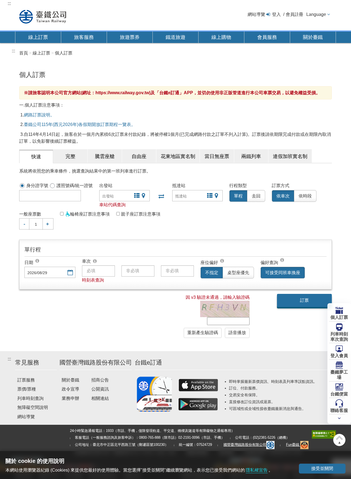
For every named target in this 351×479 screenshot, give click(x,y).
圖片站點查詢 (144, 196)
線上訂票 (38, 37)
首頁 (23, 53)
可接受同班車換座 (282, 272)
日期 (28, 262)
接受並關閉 (322, 468)
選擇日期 (69, 273)
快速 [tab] (36, 156)
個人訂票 (339, 317)
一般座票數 (30, 214)
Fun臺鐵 (293, 445)
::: (9, 3)
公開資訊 (100, 389)
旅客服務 (84, 37)
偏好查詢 (269, 262)
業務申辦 (70, 398)
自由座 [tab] (139, 156)
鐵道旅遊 (175, 37)
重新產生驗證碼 (202, 332)
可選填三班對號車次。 (95, 261)
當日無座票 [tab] (217, 156)
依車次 (283, 196)
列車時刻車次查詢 (339, 337)
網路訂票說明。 (39, 115)
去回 (256, 196)
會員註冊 (294, 14)
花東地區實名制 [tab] (178, 156)
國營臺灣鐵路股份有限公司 (244, 445)
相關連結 (100, 398)
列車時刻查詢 (30, 398)
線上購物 (221, 37)
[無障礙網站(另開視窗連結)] (324, 434)
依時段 (305, 196)
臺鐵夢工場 (339, 375)
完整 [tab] (70, 156)
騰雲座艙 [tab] (105, 156)
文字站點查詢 (136, 196)
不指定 (211, 272)
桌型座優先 (238, 272)
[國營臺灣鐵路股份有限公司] (42, 16)
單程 (238, 196)
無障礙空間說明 (32, 407)
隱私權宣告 (257, 470)
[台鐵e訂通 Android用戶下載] (198, 404)
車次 (86, 261)
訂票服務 (26, 380)
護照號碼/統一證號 (74, 185)
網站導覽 (256, 14)
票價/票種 (26, 389)
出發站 (105, 185)
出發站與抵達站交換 (160, 196)
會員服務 (267, 37)
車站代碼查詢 (112, 204)
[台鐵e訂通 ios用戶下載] (198, 385)
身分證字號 (37, 185)
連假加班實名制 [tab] (290, 156)
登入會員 (339, 355)
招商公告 (100, 380)
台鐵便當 (339, 394)
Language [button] (316, 14)
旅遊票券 (130, 37)
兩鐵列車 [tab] (251, 156)
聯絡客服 (339, 410)
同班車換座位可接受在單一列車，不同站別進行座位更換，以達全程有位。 (282, 261)
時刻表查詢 (93, 280)
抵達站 (178, 185)
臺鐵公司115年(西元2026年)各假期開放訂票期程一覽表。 (79, 124)
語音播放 (237, 332)
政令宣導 (70, 389)
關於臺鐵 (313, 37)
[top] (37, 261)
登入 (276, 14)
